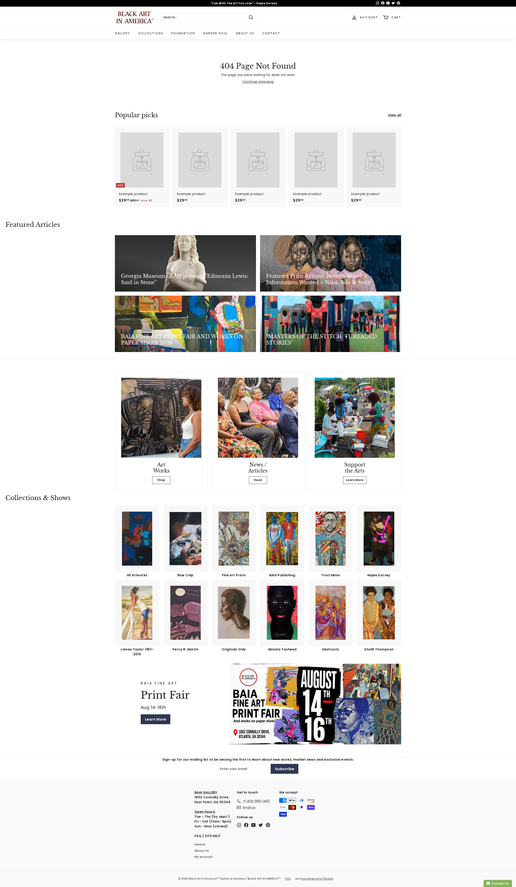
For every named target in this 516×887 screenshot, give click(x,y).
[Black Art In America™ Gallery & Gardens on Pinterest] (268, 825)
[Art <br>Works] (161, 418)
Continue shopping (258, 81)
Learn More (354, 480)
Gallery (122, 33)
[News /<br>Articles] (258, 418)
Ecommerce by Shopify (318, 879)
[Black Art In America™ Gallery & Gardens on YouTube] (253, 825)
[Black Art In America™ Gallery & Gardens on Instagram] (239, 825)
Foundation (183, 33)
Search (200, 844)
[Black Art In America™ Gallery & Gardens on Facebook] (246, 825)
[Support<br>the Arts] (355, 418)
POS (287, 879)
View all (394, 115)
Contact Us (499, 883)
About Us (245, 33)
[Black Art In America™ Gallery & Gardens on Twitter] (261, 825)
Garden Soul (215, 33)
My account (204, 857)
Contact (271, 33)
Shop (161, 480)
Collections (150, 33)
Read (258, 480)
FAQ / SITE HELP (207, 836)
